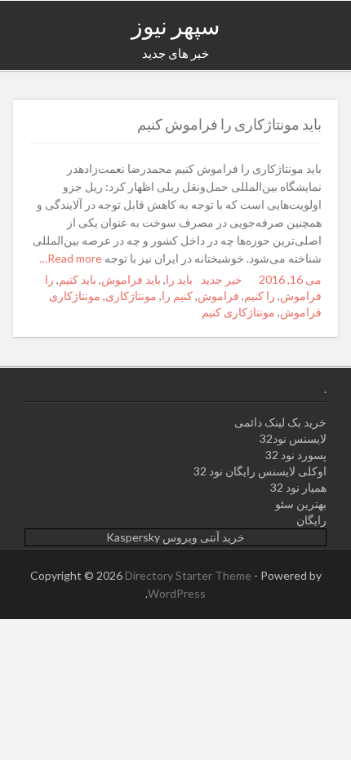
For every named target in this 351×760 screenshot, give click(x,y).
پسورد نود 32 (296, 455)
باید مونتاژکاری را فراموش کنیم (229, 124)
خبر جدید (221, 279)
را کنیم (259, 296)
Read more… (71, 258)
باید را (179, 279)
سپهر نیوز (175, 25)
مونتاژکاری (131, 296)
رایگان (311, 520)
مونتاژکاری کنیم (238, 312)
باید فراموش (131, 279)
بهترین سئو (301, 503)
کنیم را (177, 296)
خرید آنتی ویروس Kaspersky (175, 537)
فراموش (218, 296)
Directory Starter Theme (189, 575)
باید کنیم (77, 279)
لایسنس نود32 (293, 438)
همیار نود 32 (298, 487)
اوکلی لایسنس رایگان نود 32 (260, 471)
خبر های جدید (175, 53)
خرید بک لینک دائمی (280, 422)
